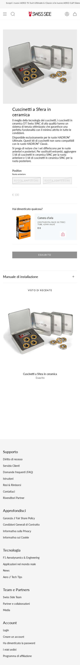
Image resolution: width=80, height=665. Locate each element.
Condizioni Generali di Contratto (21, 524)
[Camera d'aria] (23, 227)
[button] (13, 14)
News (6, 570)
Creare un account (13, 636)
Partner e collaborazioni (16, 603)
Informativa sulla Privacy (17, 531)
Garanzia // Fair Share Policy (19, 518)
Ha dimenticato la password (19, 643)
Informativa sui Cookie (16, 537)
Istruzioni (8, 478)
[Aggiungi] (63, 234)
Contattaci (9, 491)
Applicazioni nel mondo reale (19, 564)
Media (6, 610)
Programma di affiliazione (17, 656)
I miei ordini (9, 649)
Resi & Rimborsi (12, 485)
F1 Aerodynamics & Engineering (21, 557)
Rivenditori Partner (13, 497)
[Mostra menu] (5, 14)
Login (6, 630)
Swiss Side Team (12, 597)
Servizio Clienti (11, 465)
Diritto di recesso (13, 459)
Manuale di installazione (20, 277)
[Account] (67, 14)
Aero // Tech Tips (12, 577)
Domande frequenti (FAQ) (18, 472)
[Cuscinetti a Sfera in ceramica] (40, 333)
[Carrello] (75, 14)
